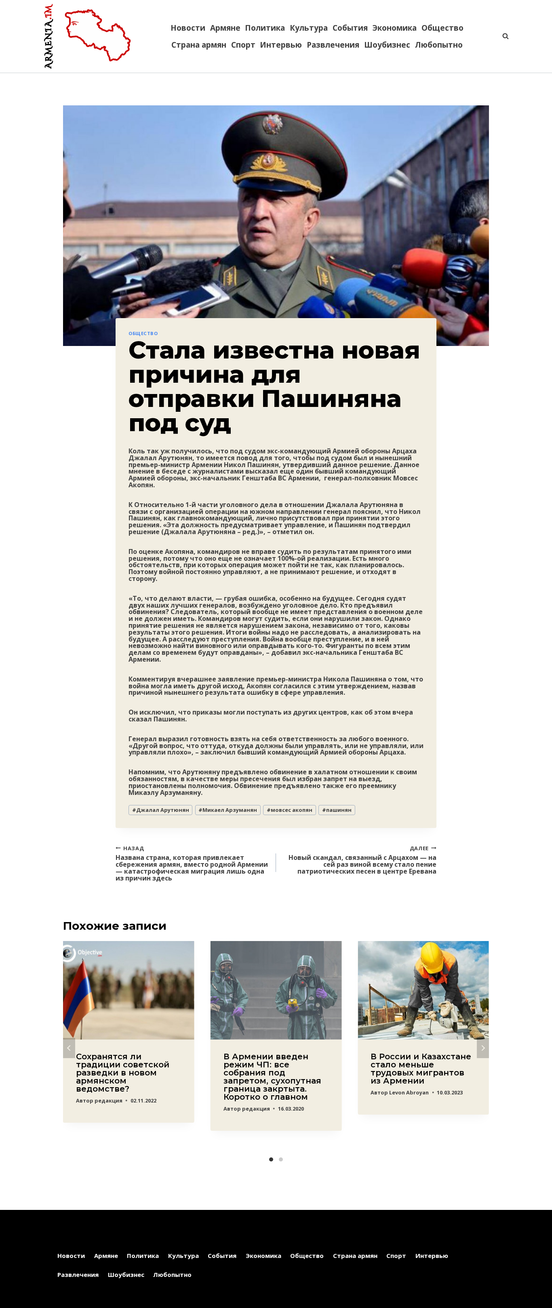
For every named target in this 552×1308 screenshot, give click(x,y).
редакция (108, 1100)
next (483, 1048)
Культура (309, 28)
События (350, 28)
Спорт (243, 45)
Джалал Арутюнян (160, 809)
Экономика (395, 28)
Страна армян (198, 45)
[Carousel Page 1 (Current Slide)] (271, 1159)
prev (69, 1048)
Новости (188, 28)
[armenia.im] (87, 36)
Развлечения (333, 45)
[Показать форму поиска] (501, 36)
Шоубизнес (387, 45)
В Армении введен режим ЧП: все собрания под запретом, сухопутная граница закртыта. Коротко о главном (272, 1077)
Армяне (225, 28)
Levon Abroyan (409, 1092)
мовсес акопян (289, 809)
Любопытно (439, 45)
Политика (265, 28)
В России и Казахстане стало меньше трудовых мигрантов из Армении (421, 1069)
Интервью (281, 45)
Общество (442, 28)
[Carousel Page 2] (281, 1159)
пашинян (337, 809)
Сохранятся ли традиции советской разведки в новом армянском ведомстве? (122, 1073)
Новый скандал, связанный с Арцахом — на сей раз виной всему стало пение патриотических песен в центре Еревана (362, 859)
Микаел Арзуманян (227, 809)
